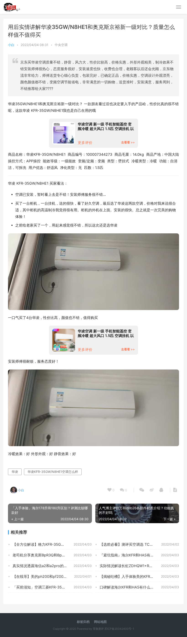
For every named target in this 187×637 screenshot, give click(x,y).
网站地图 (100, 622)
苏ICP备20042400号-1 (119, 628)
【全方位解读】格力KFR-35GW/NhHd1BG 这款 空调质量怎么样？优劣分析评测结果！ (52, 544)
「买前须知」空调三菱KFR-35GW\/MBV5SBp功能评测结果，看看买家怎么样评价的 (52, 587)
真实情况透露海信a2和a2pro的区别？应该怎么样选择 (52, 565)
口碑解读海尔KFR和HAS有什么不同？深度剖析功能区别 (139, 587)
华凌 (15, 472)
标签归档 (83, 622)
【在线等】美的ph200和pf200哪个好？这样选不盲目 (52, 576)
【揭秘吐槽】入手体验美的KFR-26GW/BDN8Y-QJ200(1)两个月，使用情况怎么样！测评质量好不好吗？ (139, 576)
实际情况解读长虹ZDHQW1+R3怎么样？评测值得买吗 (139, 565)
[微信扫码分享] (141, 490)
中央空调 (61, 45)
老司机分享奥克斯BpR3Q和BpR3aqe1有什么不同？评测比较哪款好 (52, 555)
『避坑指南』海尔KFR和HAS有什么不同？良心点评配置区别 (139, 555)
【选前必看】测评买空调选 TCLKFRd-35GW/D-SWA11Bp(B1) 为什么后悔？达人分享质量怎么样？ (139, 544)
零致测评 (98, 628)
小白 (11, 45)
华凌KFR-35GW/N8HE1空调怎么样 (53, 472)
